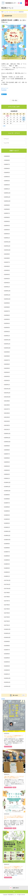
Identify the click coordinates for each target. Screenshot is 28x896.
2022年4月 (7, 372)
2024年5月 (7, 270)
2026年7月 (7, 164)
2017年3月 (7, 617)
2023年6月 (7, 315)
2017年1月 (7, 625)
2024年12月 (7, 241)
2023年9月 (7, 303)
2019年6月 (7, 507)
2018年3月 (7, 568)
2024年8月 (7, 258)
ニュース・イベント (8, 11)
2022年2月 (7, 380)
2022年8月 (7, 356)
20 (23, 119)
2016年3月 (7, 666)
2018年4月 (7, 564)
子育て (14, 787)
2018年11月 (7, 535)
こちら (9, 744)
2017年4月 (7, 613)
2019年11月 (7, 486)
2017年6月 (7, 604)
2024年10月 (7, 250)
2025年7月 (7, 213)
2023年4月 (7, 323)
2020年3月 (7, 470)
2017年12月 (7, 580)
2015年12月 (7, 678)
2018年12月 (7, 531)
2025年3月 (7, 229)
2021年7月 (7, 409)
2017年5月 (7, 609)
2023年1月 (7, 335)
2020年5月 (7, 462)
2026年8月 (7, 160)
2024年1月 (7, 286)
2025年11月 (7, 197)
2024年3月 (7, 278)
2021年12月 (7, 388)
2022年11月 (7, 343)
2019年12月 (7, 482)
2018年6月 (7, 556)
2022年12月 (7, 339)
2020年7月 (7, 454)
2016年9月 (7, 641)
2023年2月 (7, 331)
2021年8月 (7, 405)
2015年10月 (7, 686)
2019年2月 (7, 523)
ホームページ (4, 88)
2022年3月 (7, 376)
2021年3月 (7, 421)
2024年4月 (7, 274)
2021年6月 (7, 413)
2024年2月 (7, 282)
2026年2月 (7, 184)
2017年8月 (7, 596)
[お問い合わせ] (14, 888)
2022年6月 (7, 364)
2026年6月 (7, 168)
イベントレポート (8, 746)
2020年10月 (7, 441)
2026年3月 (7, 180)
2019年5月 (7, 511)
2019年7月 (7, 502)
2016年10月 (7, 637)
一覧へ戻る (14, 100)
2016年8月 (7, 645)
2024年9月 (7, 254)
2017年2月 (7, 621)
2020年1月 (7, 478)
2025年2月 (7, 233)
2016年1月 (7, 674)
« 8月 (4, 126)
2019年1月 (7, 527)
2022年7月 (7, 360)
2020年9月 (7, 445)
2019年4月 (7, 515)
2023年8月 (7, 307)
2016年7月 (7, 649)
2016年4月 (7, 662)
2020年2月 (7, 474)
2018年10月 (7, 539)
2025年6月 (7, 217)
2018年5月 (7, 560)
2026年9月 (7, 156)
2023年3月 (7, 327)
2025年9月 (7, 205)
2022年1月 (7, 384)
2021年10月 (7, 396)
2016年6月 (7, 653)
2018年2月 (7, 572)
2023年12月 (7, 290)
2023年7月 (7, 311)
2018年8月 (7, 547)
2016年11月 (7, 633)
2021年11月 (7, 392)
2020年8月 (7, 450)
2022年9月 (7, 352)
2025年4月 (7, 225)
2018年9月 (7, 543)
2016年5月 (7, 657)
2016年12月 (7, 629)
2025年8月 (7, 209)
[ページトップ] (14, 891)
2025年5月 (7, 221)
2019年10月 (7, 490)
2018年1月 (7, 576)
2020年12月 (7, 433)
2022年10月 (7, 348)
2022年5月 (7, 368)
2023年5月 (7, 319)
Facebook (3, 90)
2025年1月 (7, 237)
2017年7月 (7, 600)
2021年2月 (7, 425)
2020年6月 (7, 458)
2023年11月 (7, 295)
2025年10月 (7, 201)
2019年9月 (7, 494)
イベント (16, 11)
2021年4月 (7, 417)
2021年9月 (7, 401)
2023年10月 (7, 299)
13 (23, 117)
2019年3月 (7, 519)
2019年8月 (7, 498)
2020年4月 (7, 466)
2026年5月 (7, 172)
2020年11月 (7, 437)
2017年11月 (7, 584)
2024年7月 (7, 262)
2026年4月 (7, 176)
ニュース (6, 142)
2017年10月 (7, 588)
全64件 (3, 698)
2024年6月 (7, 266)
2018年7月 (7, 551)
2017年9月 (7, 592)
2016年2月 (7, 670)
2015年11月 (7, 682)
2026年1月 (7, 189)
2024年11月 (7, 246)
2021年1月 (7, 429)
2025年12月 (7, 193)
